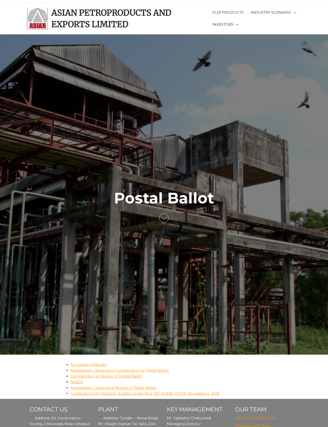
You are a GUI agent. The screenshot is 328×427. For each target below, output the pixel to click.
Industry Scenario (271, 12)
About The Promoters (255, 418)
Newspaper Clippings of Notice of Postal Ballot (113, 387)
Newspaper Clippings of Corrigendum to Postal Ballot (120, 370)
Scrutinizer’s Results (88, 364)
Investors (222, 24)
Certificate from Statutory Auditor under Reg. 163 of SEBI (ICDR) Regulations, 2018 (145, 393)
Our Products (227, 12)
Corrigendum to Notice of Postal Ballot (106, 376)
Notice (77, 382)
